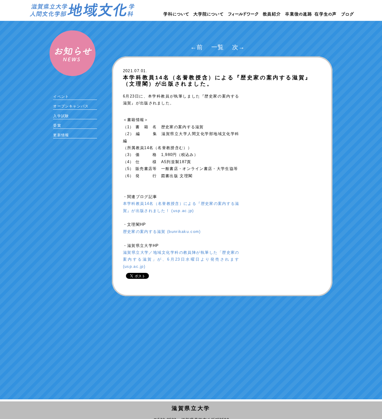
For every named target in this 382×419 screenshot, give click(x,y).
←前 (196, 47)
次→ (238, 47)
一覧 (217, 47)
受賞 (57, 125)
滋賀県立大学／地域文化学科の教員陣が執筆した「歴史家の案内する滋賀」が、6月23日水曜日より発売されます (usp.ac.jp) (181, 259)
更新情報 (61, 135)
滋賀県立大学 (191, 408)
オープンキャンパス (71, 106)
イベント (61, 97)
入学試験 (61, 116)
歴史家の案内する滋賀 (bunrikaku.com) (162, 231)
